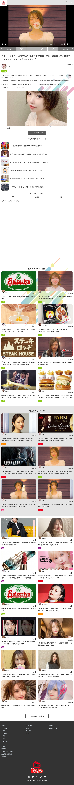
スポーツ (5, 741)
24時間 (37, 197)
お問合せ (3, 756)
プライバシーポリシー (7, 751)
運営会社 (3, 746)
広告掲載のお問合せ (6, 754)
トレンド (40, 581)
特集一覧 (51, 725)
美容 (3, 548)
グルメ (4, 71)
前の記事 (65, 49)
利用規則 (3, 749)
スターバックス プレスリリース (14, 87)
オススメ (28, 730)
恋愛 (4, 738)
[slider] (26, 44)
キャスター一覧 (53, 728)
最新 (13, 197)
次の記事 (8, 49)
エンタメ (40, 614)
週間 (61, 197)
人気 (27, 733)
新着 (27, 728)
